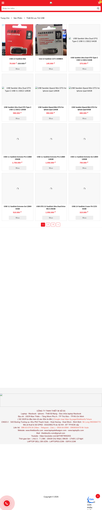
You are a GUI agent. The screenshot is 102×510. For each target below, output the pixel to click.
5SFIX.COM (71, 441)
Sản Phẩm (18, 18)
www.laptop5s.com (76, 430)
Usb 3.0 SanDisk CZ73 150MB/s (51, 59)
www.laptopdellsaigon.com (55, 430)
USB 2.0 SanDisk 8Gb (17, 59)
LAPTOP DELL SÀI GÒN (37, 441)
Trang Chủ (5, 18)
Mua (18, 69)
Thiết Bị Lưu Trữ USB (35, 18)
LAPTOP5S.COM (57, 441)
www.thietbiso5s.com (34, 430)
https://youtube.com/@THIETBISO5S (55, 436)
